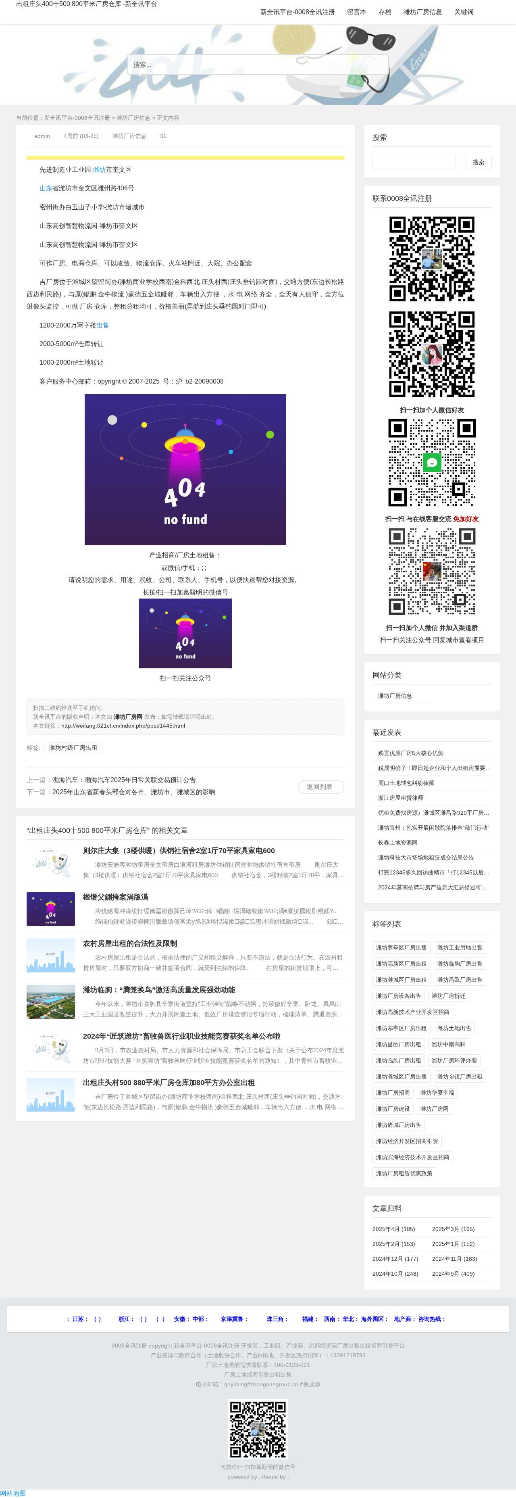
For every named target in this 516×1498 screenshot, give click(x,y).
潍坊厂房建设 (393, 1109)
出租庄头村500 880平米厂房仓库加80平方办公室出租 (169, 1083)
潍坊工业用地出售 (460, 947)
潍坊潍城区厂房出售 (401, 1076)
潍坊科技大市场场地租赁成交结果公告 (426, 857)
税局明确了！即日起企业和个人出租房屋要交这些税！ (446, 768)
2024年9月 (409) (453, 1274)
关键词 (464, 11)
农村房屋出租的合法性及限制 (130, 943)
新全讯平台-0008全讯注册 (297, 11)
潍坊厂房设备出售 (398, 996)
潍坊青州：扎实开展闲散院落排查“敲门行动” (433, 827)
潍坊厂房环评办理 (454, 1060)
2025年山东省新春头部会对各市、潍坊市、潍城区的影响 (133, 792)
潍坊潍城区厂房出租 (401, 979)
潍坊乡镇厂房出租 (460, 1076)
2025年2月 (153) (393, 1244)
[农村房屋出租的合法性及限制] (51, 955)
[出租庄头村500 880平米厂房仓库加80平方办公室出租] (51, 1095)
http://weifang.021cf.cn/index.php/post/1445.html (123, 725)
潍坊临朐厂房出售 (460, 963)
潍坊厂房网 (434, 1109)
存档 (385, 11)
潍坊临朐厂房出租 (398, 1060)
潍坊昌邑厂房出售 (460, 979)
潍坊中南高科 (449, 1044)
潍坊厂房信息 (423, 11)
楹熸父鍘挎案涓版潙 (115, 897)
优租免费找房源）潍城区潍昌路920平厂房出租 (436, 813)
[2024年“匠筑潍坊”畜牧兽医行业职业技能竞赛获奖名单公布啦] (51, 1048)
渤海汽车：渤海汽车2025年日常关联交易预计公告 (124, 779)
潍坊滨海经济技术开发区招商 (412, 1157)
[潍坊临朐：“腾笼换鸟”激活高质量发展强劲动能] (51, 1002)
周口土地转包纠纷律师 (406, 783)
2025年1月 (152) (453, 1244)
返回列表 (320, 786)
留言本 (356, 11)
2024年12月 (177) (395, 1259)
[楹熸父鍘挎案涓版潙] (51, 909)
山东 (46, 188)
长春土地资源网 (398, 842)
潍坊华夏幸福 (437, 1092)
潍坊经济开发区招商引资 (407, 1141)
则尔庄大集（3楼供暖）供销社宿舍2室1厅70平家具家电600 (179, 851)
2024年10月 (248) (395, 1274)
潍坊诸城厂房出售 (398, 1125)
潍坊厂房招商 (393, 1092)
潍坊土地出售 (454, 1028)
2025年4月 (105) (393, 1229)
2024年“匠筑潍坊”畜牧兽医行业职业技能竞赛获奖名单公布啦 (182, 1036)
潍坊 (99, 169)
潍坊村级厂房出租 (73, 747)
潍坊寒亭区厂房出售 (401, 947)
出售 (102, 325)
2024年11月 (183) (454, 1259)
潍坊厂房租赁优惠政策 (404, 1173)
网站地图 (13, 1493)
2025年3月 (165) (453, 1229)
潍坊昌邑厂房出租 (398, 1044)
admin (42, 136)
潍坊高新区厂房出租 (401, 963)
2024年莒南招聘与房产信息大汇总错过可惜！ (435, 887)
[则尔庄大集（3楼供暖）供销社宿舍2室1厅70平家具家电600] (51, 863)
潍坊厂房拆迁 (449, 996)
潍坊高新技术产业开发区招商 (412, 1012)
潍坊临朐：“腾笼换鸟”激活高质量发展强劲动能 (159, 990)
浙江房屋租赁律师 (400, 798)
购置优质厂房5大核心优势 (410, 753)
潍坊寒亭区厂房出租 (401, 1028)
